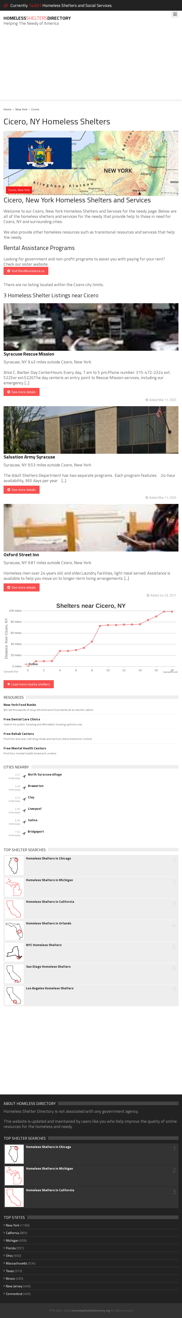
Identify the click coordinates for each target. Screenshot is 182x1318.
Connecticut (14, 1293)
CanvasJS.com (170, 672)
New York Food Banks (20, 705)
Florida (11, 1247)
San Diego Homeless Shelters (48, 966)
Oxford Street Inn (21, 554)
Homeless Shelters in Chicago (48, 858)
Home (7, 109)
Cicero (35, 109)
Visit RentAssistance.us (27, 270)
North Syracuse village (45, 774)
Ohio (9, 1255)
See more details (23, 391)
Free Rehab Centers (19, 734)
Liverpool (34, 808)
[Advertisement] (91, 66)
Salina (32, 820)
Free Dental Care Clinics (22, 719)
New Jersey (14, 1286)
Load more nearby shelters (30, 684)
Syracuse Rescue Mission (29, 353)
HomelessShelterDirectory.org (91, 1310)
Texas (10, 1270)
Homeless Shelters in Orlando (48, 923)
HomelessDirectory (37, 18)
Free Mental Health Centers (25, 748)
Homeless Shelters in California (50, 901)
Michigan (12, 1240)
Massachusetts (16, 1263)
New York (21, 109)
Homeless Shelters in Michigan (49, 880)
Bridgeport (36, 831)
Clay (31, 797)
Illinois (10, 1278)
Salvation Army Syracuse (29, 456)
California (12, 1232)
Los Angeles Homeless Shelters (49, 988)
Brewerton (36, 786)
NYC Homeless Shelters (44, 945)
